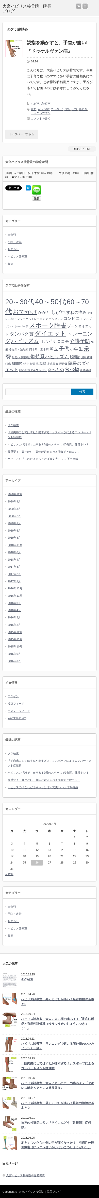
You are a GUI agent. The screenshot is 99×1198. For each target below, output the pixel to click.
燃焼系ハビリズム (49, 356)
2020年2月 (14, 515)
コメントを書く (41, 118)
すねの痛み (76, 312)
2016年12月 (15, 588)
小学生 (76, 348)
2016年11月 (15, 595)
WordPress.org (17, 718)
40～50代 (44, 109)
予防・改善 (15, 242)
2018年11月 (15, 544)
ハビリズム (25, 341)
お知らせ (13, 249)
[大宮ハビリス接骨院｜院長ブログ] (27, 8)
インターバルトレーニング (31, 318)
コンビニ (71, 318)
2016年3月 (14, 617)
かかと (44, 312)
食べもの (56, 370)
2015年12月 (15, 632)
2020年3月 (14, 508)
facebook (85, 6)
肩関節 (17, 364)
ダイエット (50, 333)
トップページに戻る (21, 134)
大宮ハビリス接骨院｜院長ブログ (40, 1191)
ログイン (13, 696)
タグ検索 (13, 425)
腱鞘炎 (83, 109)
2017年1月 (14, 581)
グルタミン (56, 318)
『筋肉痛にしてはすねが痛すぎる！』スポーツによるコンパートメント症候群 (57, 1066)
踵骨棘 (63, 363)
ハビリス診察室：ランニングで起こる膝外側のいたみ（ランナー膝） (57, 1046)
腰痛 (10, 263)
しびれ (58, 312)
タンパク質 (22, 334)
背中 (26, 363)
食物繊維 (85, 370)
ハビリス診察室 (41, 103)
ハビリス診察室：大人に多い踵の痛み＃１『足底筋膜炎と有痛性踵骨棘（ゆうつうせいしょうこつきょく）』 (57, 1023)
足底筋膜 (52, 363)
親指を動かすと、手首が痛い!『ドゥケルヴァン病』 (57, 46)
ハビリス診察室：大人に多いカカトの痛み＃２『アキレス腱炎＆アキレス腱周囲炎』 (57, 1085)
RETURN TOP (82, 148)
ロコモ (63, 341)
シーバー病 (21, 326)
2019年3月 (14, 537)
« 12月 (9, 874)
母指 (67, 109)
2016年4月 (14, 610)
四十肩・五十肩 (39, 349)
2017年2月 (14, 574)
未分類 (12, 234)
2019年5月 (14, 530)
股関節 (75, 357)
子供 (64, 348)
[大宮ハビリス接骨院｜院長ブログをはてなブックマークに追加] (28, 189)
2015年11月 (15, 639)
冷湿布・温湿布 (18, 349)
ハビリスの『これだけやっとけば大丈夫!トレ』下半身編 (43, 458)
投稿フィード (16, 703)
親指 (34, 109)
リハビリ (48, 341)
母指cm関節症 (21, 357)
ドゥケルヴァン (41, 112)
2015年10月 (15, 646)
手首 (74, 109)
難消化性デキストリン (33, 370)
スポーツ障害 (48, 325)
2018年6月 (14, 552)
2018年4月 (14, 559)
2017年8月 (14, 566)
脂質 (32, 363)
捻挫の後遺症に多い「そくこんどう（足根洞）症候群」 (56, 1125)
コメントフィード (19, 710)
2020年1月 (14, 523)
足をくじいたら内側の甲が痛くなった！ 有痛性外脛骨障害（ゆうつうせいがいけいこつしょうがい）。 (57, 1145)
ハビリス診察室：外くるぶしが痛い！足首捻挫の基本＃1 (57, 1001)
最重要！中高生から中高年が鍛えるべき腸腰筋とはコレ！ (44, 451)
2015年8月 (14, 660)
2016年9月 (14, 603)
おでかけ (25, 312)
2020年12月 (15, 494)
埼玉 (54, 348)
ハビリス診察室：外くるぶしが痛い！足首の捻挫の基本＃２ (57, 1105)
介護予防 (80, 341)
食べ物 (72, 369)
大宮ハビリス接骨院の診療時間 (25, 1175)
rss (78, 6)
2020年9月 (14, 501)
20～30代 (57, 109)
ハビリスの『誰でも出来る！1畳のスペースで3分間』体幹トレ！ (48, 444)
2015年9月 (14, 653)
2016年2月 (14, 624)
